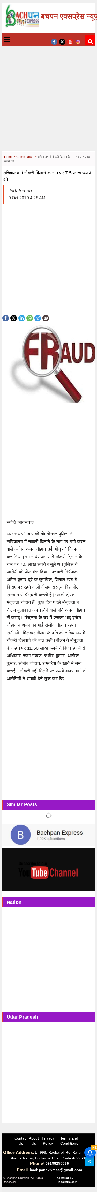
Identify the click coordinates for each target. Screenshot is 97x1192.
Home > (10, 157)
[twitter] (62, 41)
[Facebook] (5, 317)
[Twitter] (13, 317)
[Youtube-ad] (49, 869)
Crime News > (27, 157)
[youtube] (70, 41)
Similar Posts (22, 804)
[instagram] (78, 41)
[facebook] (54, 41)
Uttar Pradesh (22, 1017)
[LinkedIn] (21, 317)
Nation (14, 902)
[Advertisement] (48, 102)
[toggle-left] (17, 40)
